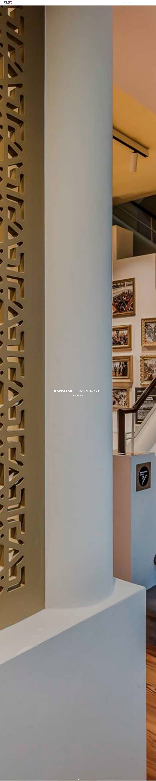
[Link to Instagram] (152, 3)
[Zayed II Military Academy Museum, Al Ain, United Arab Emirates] (1, 390)
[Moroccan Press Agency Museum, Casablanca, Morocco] (155, 390)
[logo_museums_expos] (8, 2)
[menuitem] (125, 2)
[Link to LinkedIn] (150, 3)
